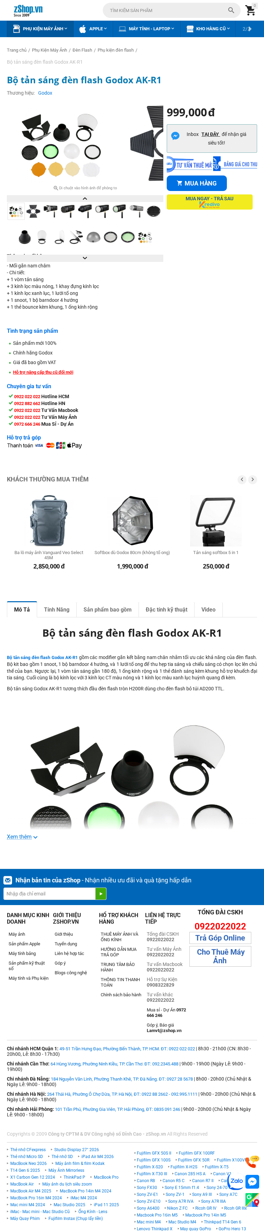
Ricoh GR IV (206, 1208)
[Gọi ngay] (252, 1162)
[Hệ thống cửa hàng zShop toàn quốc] (252, 1200)
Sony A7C (228, 1194)
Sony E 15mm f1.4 (182, 1187)
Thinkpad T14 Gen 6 (222, 1222)
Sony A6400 (148, 1208)
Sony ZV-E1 (147, 1194)
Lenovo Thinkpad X (155, 1228)
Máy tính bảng (22, 953)
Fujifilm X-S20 (150, 1167)
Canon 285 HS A (190, 1173)
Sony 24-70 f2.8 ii (223, 1187)
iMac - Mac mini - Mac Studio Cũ (40, 1211)
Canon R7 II (202, 1180)
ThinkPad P (74, 1177)
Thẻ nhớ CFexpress (28, 1149)
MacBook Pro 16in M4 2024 (36, 1198)
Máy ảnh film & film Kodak (79, 1163)
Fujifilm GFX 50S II (154, 1153)
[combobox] (172, 10)
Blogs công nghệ (71, 972)
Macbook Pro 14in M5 (205, 1215)
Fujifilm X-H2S (183, 1167)
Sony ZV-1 (175, 1194)
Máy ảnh (17, 934)
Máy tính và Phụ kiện (28, 978)
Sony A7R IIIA (213, 1201)
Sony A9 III (202, 1194)
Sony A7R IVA (181, 1201)
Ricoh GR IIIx (235, 1208)
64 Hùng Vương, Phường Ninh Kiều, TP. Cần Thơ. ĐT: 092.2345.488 (114, 1063)
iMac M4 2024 (83, 1198)
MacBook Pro (106, 1177)
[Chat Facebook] (252, 1182)
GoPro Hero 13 (232, 1228)
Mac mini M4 (149, 1222)
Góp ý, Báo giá (164, 1027)
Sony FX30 (147, 1187)
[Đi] (100, 894)
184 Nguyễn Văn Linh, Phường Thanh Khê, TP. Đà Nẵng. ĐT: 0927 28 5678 (122, 1079)
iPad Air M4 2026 (97, 1156)
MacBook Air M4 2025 (30, 1191)
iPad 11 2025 (106, 1204)
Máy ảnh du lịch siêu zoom (67, 1184)
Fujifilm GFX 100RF (197, 1153)
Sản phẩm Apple (24, 943)
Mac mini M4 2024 (27, 1204)
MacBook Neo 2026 (28, 1163)
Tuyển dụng (66, 943)
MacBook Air (22, 1184)
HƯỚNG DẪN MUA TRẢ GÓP (118, 952)
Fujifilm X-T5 (217, 1167)
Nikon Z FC (177, 1208)
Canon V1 (222, 1173)
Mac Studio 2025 (69, 1204)
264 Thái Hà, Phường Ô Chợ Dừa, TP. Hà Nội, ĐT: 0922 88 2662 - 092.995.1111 (122, 1094)
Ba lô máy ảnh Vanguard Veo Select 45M (48, 555)
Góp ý (60, 963)
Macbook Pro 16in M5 (157, 1215)
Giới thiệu (64, 934)
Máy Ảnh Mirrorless (66, 1170)
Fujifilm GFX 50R (193, 1160)
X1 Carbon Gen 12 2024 (32, 1177)
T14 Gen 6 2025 (25, 1170)
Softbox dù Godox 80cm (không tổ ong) (132, 552)
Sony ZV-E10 (149, 1201)
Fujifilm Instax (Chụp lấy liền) (75, 1218)
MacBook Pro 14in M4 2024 (85, 1191)
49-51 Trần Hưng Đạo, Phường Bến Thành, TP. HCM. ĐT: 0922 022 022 (127, 1048)
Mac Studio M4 (182, 1222)
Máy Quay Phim (25, 1218)
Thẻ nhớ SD (62, 1156)
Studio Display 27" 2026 (76, 1149)
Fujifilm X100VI (231, 1160)
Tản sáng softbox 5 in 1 (216, 552)
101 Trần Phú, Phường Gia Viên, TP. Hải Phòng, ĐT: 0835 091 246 (117, 1109)
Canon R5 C (174, 1180)
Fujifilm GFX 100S (153, 1160)
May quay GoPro (195, 1228)
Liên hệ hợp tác (69, 953)
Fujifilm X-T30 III (152, 1173)
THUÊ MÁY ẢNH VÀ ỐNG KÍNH (119, 937)
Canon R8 (146, 1180)
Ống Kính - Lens (92, 1211)
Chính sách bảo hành (121, 994)
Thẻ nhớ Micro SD (26, 1156)
